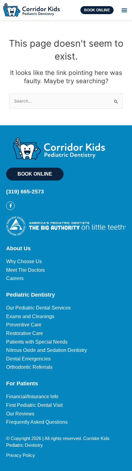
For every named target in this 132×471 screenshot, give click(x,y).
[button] (124, 10)
